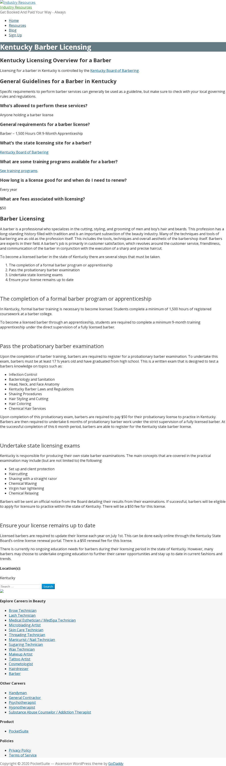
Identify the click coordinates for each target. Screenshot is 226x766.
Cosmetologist (21, 663)
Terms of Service (23, 755)
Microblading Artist (25, 625)
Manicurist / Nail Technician (32, 639)
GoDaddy (115, 763)
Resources (17, 25)
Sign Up (15, 35)
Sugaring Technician (26, 644)
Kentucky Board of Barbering (114, 70)
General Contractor (25, 697)
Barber (15, 673)
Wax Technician (22, 649)
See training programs (19, 170)
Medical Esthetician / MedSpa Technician (42, 620)
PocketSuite (18, 731)
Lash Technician (22, 615)
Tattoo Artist (19, 659)
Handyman (18, 692)
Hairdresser (18, 668)
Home (14, 20)
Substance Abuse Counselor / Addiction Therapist (50, 712)
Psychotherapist (22, 702)
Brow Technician (22, 610)
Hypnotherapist (22, 707)
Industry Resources (16, 7)
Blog (13, 30)
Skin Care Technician (26, 629)
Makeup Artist (20, 654)
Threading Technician (27, 634)
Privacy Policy (20, 750)
